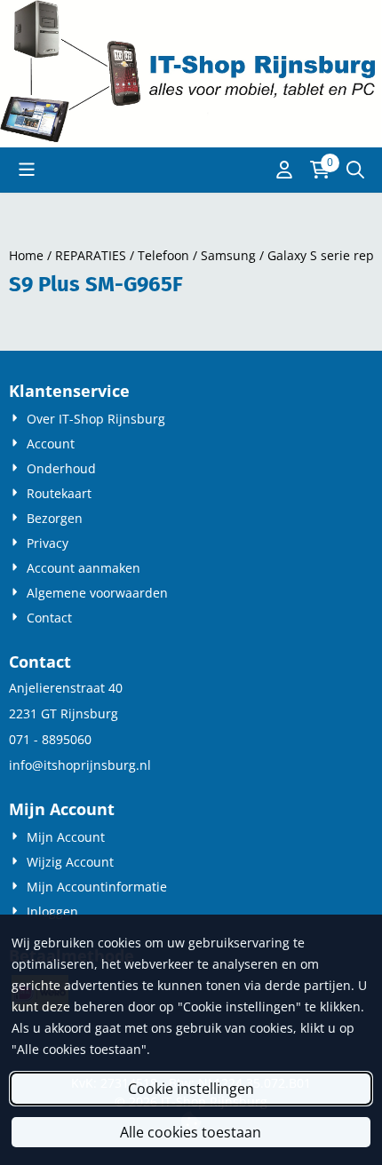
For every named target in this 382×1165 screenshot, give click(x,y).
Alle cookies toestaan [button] (190, 1132)
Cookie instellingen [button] (191, 1088)
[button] (26, 169)
